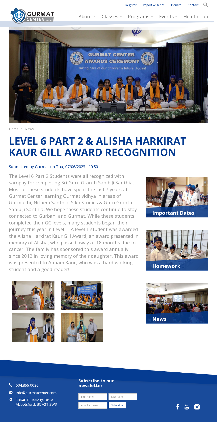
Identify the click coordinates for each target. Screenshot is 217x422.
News (29, 129)
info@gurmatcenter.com (36, 392)
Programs (139, 16)
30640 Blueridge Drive (34, 399)
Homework (166, 265)
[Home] (34, 15)
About (86, 16)
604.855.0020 (27, 385)
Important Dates (173, 212)
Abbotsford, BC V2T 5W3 (36, 404)
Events (167, 16)
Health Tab (196, 16)
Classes (111, 16)
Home (13, 129)
